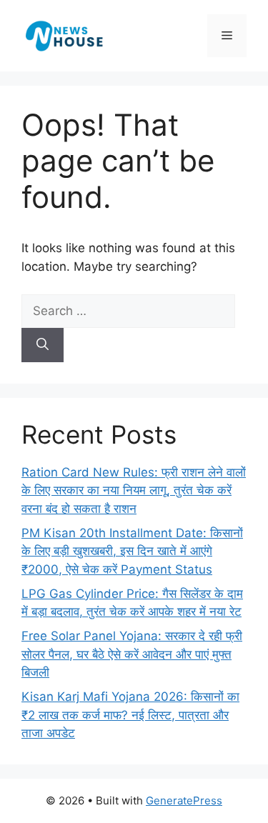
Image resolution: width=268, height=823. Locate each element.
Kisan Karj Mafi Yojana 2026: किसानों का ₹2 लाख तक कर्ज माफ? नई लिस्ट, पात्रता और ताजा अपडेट (130, 714)
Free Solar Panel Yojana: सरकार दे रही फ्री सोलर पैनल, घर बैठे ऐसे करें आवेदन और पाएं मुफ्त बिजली (131, 654)
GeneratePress (184, 800)
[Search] (42, 345)
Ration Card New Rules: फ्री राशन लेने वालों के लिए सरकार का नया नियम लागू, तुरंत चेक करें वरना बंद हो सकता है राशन (133, 490)
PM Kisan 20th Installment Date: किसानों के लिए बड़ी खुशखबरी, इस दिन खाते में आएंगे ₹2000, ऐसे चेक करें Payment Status (132, 551)
